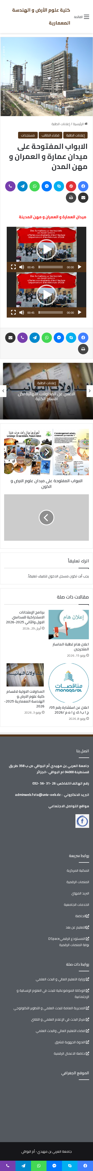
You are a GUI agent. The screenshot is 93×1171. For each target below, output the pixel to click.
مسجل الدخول (58, 576)
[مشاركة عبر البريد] (83, 197)
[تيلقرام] (22, 186)
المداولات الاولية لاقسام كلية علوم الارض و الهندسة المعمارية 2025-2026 (24, 698)
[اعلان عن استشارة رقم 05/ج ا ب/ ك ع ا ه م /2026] (69, 683)
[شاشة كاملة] (13, 267)
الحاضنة (80, 916)
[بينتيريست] (71, 186)
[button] (46, 249)
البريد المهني (80, 893)
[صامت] (21, 267)
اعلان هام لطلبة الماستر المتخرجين (71, 646)
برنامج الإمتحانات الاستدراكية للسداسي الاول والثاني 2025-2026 (25, 617)
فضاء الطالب (50, 135)
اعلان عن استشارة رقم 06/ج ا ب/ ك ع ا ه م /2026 (45, 396)
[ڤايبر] (10, 186)
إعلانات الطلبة (60, 124)
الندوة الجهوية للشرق (70, 1042)
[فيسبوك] (83, 186)
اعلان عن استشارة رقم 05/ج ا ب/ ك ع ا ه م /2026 (69, 710)
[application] (46, 249)
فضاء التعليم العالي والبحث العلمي (61, 1031)
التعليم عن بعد (76, 927)
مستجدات (28, 135)
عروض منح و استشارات (45, 383)
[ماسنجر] (47, 186)
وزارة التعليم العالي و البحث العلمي (61, 979)
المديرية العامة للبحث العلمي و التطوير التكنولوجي (49, 1008)
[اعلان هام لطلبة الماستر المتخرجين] (69, 624)
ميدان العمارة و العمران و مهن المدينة (52, 217)
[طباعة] (71, 197)
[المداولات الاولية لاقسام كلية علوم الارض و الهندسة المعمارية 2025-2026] (24, 675)
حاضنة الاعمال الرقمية (70, 1053)
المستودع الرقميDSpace (67, 938)
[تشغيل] (79, 267)
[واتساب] (34, 186)
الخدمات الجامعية (76, 904)
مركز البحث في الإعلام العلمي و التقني (58, 1019)
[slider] (50, 267)
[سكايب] (59, 186)
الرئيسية (78, 124)
